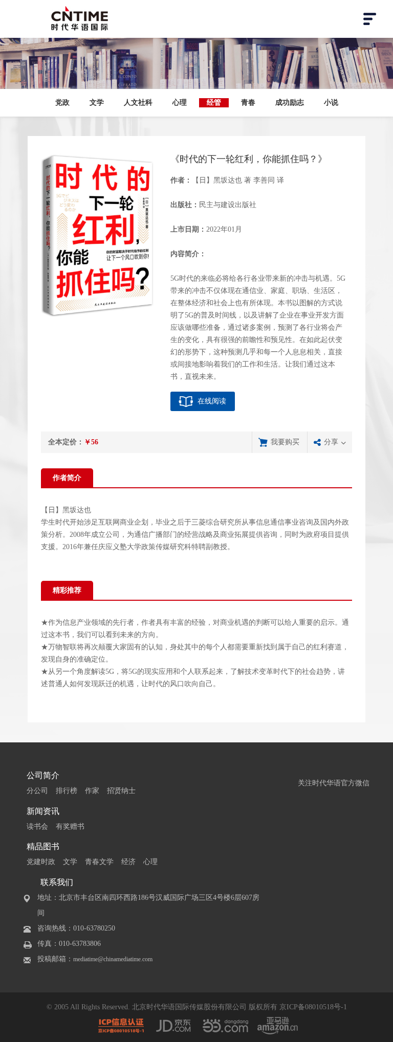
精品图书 (43, 846)
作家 (92, 791)
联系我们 (56, 882)
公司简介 (43, 775)
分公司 (37, 791)
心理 (179, 102)
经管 (214, 102)
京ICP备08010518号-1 (313, 1007)
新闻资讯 (43, 811)
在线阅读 (212, 401)
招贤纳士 (121, 791)
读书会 (37, 826)
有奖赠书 (70, 826)
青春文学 (99, 862)
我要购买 (285, 442)
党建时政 (41, 862)
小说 (331, 102)
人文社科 (138, 102)
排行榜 (66, 791)
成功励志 (289, 102)
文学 (97, 102)
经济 (128, 862)
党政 (62, 102)
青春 (248, 102)
